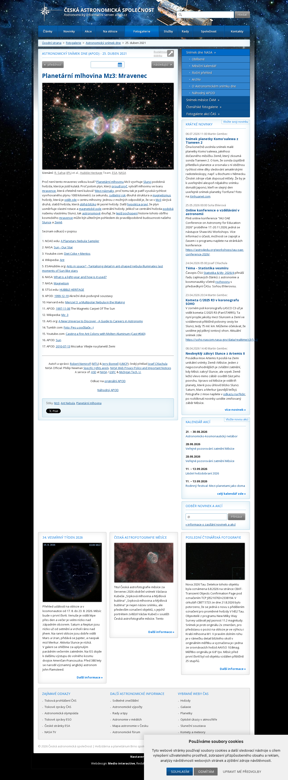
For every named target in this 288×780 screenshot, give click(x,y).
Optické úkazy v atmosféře (198, 719)
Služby (168, 31)
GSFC (112, 372)
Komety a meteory (192, 732)
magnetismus (162, 195)
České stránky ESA (57, 726)
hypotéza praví (137, 204)
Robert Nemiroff (80, 364)
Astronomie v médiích (127, 719)
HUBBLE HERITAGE (72, 290)
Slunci (147, 182)
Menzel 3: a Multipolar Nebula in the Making (95, 302)
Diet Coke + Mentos (77, 254)
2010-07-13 (63, 346)
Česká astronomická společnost (70, 746)
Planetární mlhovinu (110, 182)
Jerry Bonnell (110, 364)
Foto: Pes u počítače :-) (79, 327)
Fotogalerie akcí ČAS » (203, 114)
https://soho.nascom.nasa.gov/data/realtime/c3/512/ (222, 340)
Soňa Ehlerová (217, 205)
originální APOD (115, 381)
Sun (58, 340)
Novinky (69, 31)
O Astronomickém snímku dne (214, 86)
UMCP (124, 364)
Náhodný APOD (108, 390)
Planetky (186, 713)
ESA (114, 173)
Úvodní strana (51, 43)
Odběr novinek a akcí (204, 506)
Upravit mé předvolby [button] (242, 771)
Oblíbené (198, 59)
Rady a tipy (120, 713)
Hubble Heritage (91, 173)
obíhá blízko (88, 204)
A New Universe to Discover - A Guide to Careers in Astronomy (100, 321)
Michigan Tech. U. (130, 372)
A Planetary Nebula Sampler (80, 241)
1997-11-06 (63, 308)
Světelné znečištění (125, 700)
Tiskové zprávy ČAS (58, 707)
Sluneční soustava (193, 726)
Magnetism (61, 283)
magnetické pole (90, 209)
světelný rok (117, 195)
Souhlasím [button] (180, 771)
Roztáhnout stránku (161, 53)
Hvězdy (185, 700)
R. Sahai (59, 173)
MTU (95, 364)
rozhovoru (222, 282)
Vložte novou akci (237, 419)
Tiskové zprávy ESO (58, 719)
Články (47, 31)
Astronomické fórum (126, 732)
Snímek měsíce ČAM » (202, 100)
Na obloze (110, 31)
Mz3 (158, 200)
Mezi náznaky (104, 191)
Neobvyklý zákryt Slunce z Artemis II (215, 353)
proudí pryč (119, 186)
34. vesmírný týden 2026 (63, 537)
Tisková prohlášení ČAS (60, 700)
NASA (122, 173)
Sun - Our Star (63, 247)
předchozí (54, 65)
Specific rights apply (96, 368)
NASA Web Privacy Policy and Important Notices (140, 368)
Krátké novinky (199, 124)
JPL (69, 173)
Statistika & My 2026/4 (219, 273)
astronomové (91, 213)
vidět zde (70, 200)
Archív (196, 79)
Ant (62, 260)
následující (161, 65)
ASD (93, 372)
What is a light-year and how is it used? (80, 277)
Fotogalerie (141, 31)
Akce (88, 31)
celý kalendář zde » (231, 494)
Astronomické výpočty (127, 707)
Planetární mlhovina (88, 403)
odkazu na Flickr (234, 394)
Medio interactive (121, 763)
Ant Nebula (68, 403)
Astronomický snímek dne (103, 43)
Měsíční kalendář (204, 66)
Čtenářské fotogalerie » (203, 107)
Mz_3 (64, 315)
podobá (168, 209)
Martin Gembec (217, 134)
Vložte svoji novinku (235, 122)
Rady (185, 31)
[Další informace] (72, 572)
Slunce (46, 222)
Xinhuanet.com (200, 196)
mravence (49, 191)
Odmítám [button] (206, 771)
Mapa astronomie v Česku (130, 726)
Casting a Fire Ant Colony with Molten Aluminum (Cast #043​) (105, 334)
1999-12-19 (61, 296)
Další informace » (90, 677)
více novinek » (235, 410)
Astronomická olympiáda (61, 713)
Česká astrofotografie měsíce (140, 537)
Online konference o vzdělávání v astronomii (212, 212)
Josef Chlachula (157, 364)
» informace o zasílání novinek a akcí (211, 524)
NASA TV (50, 732)
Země (58, 222)
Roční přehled (202, 72)
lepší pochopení (127, 213)
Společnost (208, 31)
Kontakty (237, 31)
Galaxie (185, 707)
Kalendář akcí (198, 422)
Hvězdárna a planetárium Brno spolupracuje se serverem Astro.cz (140, 746)
